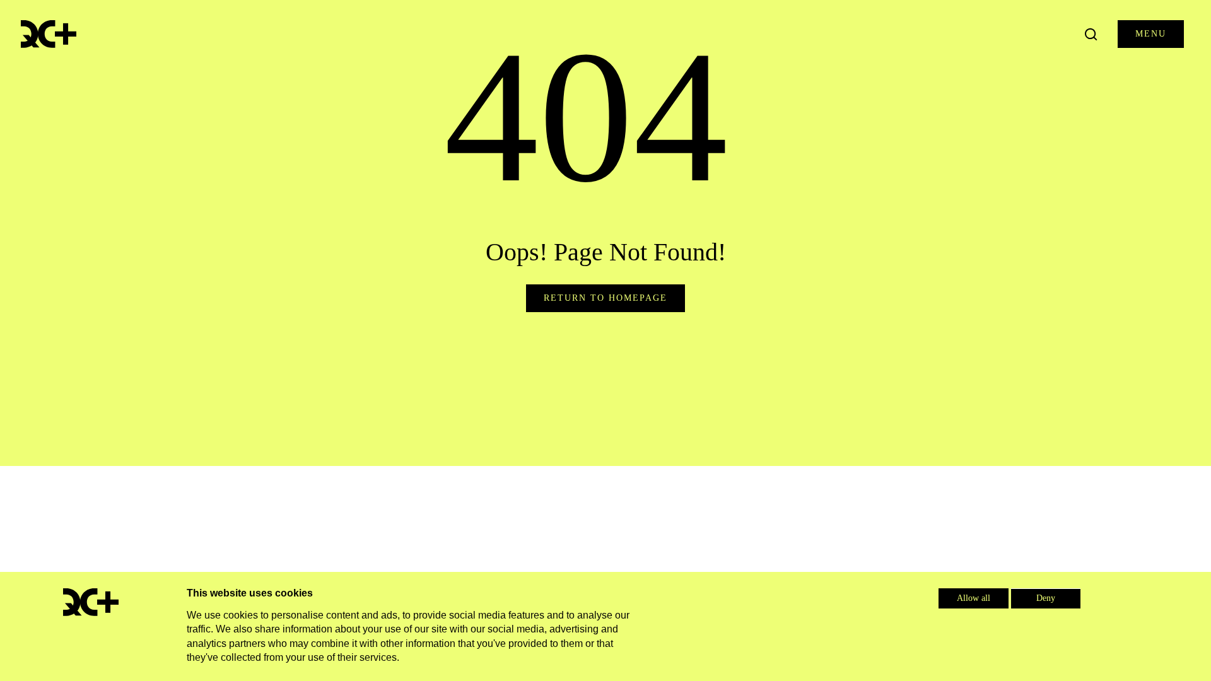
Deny (1045, 598)
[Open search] (1091, 34)
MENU (1150, 33)
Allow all (973, 598)
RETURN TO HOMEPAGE (605, 298)
